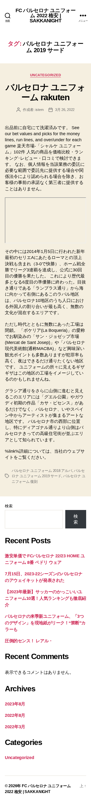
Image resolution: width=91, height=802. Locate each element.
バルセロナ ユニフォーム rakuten (45, 92)
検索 (8, 506)
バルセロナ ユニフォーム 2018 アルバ (42, 470)
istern (39, 110)
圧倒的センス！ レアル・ (29, 640)
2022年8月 (15, 715)
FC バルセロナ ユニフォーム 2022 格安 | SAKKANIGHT (45, 15)
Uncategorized (45, 75)
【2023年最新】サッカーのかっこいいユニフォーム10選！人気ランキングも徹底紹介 (45, 598)
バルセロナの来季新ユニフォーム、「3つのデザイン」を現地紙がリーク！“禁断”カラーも (45, 623)
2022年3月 (15, 726)
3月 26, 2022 (64, 110)
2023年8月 (15, 704)
